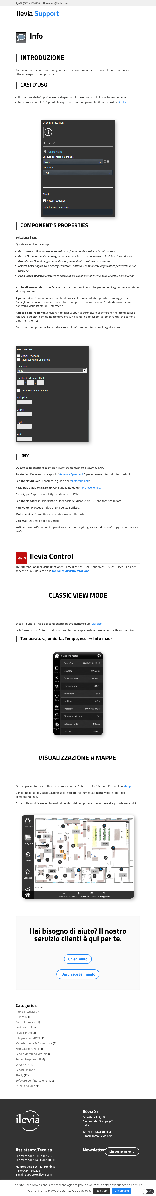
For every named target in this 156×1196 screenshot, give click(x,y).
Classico (96, 623)
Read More (101, 1190)
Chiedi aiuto (78, 959)
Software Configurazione (31, 1080)
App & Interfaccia (27, 1011)
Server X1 (22, 1064)
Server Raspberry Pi (28, 1059)
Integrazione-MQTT (28, 1038)
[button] (148, 1191)
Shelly (122, 102)
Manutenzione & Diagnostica (34, 1043)
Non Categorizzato (27, 1048)
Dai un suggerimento (78, 974)
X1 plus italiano (25, 1086)
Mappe (127, 786)
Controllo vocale (26, 1022)
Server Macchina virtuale (31, 1054)
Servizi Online (24, 1070)
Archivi (20, 1017)
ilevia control (24, 1033)
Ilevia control (24, 1027)
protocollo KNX (80, 481)
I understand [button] (121, 1190)
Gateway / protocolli (71, 474)
